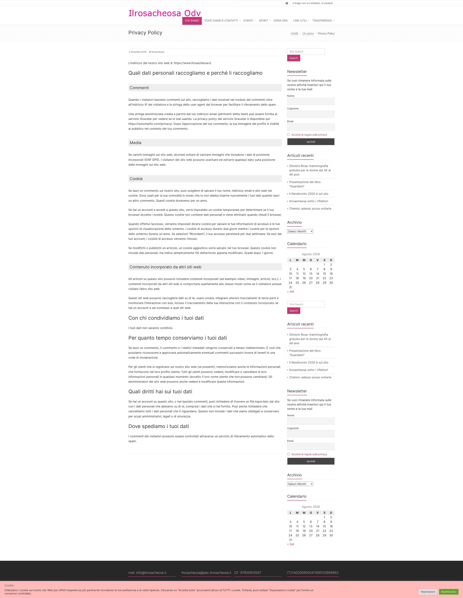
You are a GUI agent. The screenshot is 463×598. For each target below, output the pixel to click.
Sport (263, 20)
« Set (290, 291)
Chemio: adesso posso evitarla (310, 208)
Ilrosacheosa (157, 51)
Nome (290, 95)
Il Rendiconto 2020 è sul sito (308, 193)
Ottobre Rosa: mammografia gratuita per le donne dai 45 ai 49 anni (310, 170)
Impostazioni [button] (428, 591)
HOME (294, 33)
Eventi (248, 20)
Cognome (293, 108)
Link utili (300, 20)
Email (290, 121)
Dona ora (281, 20)
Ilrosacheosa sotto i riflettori (308, 201)
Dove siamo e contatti (221, 20)
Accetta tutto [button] (448, 591)
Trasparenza (322, 20)
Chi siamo (192, 20)
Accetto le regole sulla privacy (309, 134)
